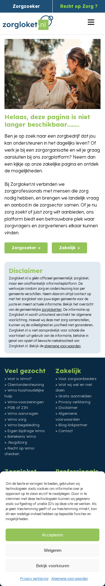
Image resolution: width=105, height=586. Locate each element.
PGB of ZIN (18, 407)
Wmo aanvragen (23, 413)
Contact (66, 431)
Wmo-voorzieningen (26, 402)
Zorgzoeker (26, 6)
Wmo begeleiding (23, 425)
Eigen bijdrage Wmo (26, 431)
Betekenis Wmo (22, 436)
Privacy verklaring (34, 578)
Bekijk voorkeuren (52, 565)
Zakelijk (67, 247)
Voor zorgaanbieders (78, 378)
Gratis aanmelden (75, 396)
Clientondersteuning (26, 384)
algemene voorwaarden (62, 346)
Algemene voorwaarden (69, 578)
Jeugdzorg (17, 442)
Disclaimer (68, 407)
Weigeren (52, 550)
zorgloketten (52, 309)
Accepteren (52, 534)
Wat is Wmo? (20, 378)
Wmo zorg (17, 419)
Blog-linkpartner (73, 425)
